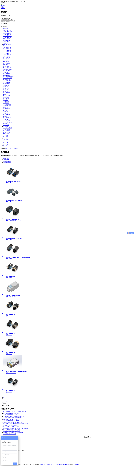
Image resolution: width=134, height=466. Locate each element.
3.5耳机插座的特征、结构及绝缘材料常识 (13, 416)
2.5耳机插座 (6, 101)
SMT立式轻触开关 (7, 78)
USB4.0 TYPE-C (7, 38)
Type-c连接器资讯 (7, 128)
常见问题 (5, 136)
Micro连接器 (6, 61)
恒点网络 (77, 464)
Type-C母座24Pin (7, 37)
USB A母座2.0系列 (7, 67)
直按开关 (5, 111)
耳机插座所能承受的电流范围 (10, 425)
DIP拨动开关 (6, 116)
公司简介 (5, 139)
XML (2, 6)
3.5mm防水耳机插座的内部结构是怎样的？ (13, 432)
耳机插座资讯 (6, 130)
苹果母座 (5, 43)
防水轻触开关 (6, 73)
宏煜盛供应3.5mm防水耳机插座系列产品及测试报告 (16, 423)
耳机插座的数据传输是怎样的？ (11, 419)
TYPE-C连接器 (7, 30)
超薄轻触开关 (6, 75)
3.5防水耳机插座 (7, 106)
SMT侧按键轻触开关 (8, 76)
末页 (4, 402)
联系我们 (3, 8)
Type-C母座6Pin (7, 33)
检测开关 (5, 86)
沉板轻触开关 (6, 82)
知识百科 (5, 135)
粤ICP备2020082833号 (46, 464)
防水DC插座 (6, 98)
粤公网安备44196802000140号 (61, 464)
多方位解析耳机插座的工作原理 (11, 426)
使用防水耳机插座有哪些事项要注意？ (12, 417)
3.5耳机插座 (6, 103)
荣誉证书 (5, 142)
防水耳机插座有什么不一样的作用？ (12, 429)
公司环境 (5, 144)
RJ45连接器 (6, 125)
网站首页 (5, 28)
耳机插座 (5, 100)
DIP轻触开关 (6, 79)
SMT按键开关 (6, 108)
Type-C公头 (6, 41)
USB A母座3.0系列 (7, 69)
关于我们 (5, 138)
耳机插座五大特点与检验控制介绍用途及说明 (14, 412)
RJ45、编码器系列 (7, 122)
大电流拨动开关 (7, 117)
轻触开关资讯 (6, 129)
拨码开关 (5, 119)
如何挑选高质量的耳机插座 (10, 414)
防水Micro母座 (6, 63)
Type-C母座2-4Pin (7, 31)
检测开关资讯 (6, 132)
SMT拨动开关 (6, 114)
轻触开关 (5, 72)
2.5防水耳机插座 (7, 104)
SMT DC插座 (6, 95)
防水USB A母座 (7, 70)
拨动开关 (5, 113)
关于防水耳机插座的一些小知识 (11, 413)
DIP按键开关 (6, 110)
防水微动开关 (6, 92)
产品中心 (5, 45)
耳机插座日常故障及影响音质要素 (11, 431)
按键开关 (5, 107)
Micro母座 (5, 64)
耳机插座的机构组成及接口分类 (11, 420)
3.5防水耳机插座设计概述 (9, 434)
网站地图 (3, 5)
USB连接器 (6, 66)
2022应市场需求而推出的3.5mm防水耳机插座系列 (15, 428)
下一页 (5, 401)
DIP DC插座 (6, 97)
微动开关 (5, 89)
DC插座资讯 (6, 133)
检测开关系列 (6, 88)
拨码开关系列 (6, 120)
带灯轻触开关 (6, 83)
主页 (6, 148)
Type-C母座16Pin (7, 36)
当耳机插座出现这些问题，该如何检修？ (13, 422)
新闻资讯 (5, 126)
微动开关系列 (6, 91)
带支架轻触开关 (7, 81)
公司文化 (5, 141)
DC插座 (5, 94)
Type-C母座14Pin (7, 34)
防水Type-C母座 (7, 40)
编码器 (5, 123)
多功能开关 (6, 85)
